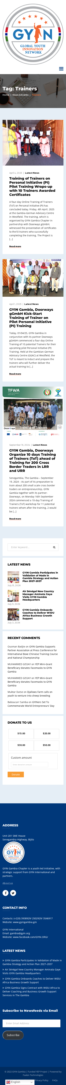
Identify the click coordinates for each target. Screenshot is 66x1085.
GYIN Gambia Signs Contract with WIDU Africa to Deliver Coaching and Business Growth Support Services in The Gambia (31, 991)
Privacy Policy (41, 1080)
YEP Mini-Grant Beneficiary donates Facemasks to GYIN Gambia (30, 668)
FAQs (55, 1080)
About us (8, 883)
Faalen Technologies (33, 1075)
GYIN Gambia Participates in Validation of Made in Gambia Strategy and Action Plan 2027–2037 (40, 577)
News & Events (20, 95)
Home (6, 95)
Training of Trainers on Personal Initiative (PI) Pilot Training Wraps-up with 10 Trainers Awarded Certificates (32, 186)
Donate (16, 774)
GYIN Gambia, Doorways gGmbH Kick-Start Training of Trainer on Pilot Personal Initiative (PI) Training (31, 318)
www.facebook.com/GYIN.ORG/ (30, 937)
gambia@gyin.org (20, 933)
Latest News (32, 173)
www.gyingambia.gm (25, 922)
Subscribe (13, 1035)
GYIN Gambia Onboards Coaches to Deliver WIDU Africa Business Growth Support (38, 614)
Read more (15, 246)
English (15, 1082)
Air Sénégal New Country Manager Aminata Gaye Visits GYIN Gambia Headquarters (38, 595)
